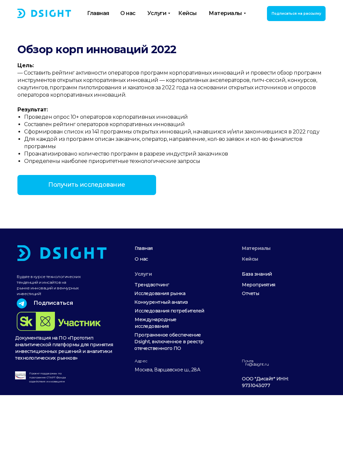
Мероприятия (258, 285)
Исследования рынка (159, 293)
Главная (144, 248)
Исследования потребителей (169, 311)
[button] (296, 13)
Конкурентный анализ (161, 302)
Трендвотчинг (152, 285)
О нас (141, 259)
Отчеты (250, 293)
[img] (44, 13)
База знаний (257, 274)
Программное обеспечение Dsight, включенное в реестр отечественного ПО (169, 341)
